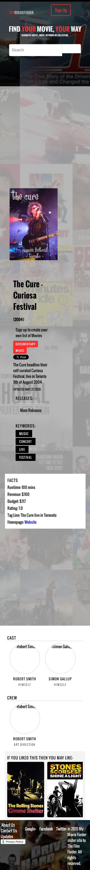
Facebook (46, 829)
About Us (8, 825)
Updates (7, 836)
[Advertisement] (45, 137)
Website (30, 522)
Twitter (61, 829)
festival (25, 457)
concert (25, 441)
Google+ (30, 829)
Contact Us (9, 831)
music (24, 433)
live (22, 449)
